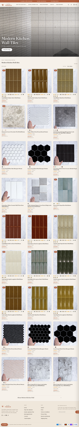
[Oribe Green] (54, 203)
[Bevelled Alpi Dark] (4, 96)
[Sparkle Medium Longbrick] (7, 94)
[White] (28, 130)
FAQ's (42, 409)
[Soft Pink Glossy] (31, 130)
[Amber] (57, 203)
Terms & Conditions (45, 412)
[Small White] (4, 166)
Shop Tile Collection (20, 4)
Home (3, 60)
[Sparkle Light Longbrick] (20, 94)
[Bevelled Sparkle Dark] (18, 94)
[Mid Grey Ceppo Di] (55, 130)
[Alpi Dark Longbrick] (5, 96)
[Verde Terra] (2, 130)
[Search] (68, 4)
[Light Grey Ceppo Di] (54, 130)
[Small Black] (2, 166)
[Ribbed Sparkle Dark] (4, 94)
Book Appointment (44, 4)
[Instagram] (2, 415)
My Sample (4, 424)
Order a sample (13, 91)
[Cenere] (5, 130)
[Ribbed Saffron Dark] (15, 94)
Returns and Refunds (45, 416)
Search (42, 407)
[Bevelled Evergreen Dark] (8, 94)
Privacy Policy (44, 414)
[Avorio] (4, 130)
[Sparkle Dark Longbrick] (5, 94)
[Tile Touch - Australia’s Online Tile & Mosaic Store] (7, 4)
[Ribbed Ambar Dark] (10, 94)
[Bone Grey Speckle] (60, 166)
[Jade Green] (55, 166)
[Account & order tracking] (71, 4)
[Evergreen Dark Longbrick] (23, 94)
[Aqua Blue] (58, 203)
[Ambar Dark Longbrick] (2, 96)
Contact (52, 4)
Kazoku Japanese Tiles (33, 4)
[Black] (29, 130)
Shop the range (6, 49)
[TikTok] (8, 415)
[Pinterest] (6, 415)
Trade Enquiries (59, 4)
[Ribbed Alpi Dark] (13, 94)
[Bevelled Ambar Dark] (12, 94)
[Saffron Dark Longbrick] (17, 94)
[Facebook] (4, 415)
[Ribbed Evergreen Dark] (21, 94)
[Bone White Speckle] (57, 166)
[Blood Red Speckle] (54, 166)
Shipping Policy (44, 418)
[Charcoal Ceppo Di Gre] (57, 130)
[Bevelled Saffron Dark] (2, 94)
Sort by (64, 66)
